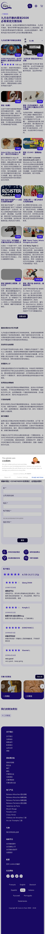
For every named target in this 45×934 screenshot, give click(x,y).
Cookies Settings (22, 477)
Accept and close (37, 477)
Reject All (7, 477)
